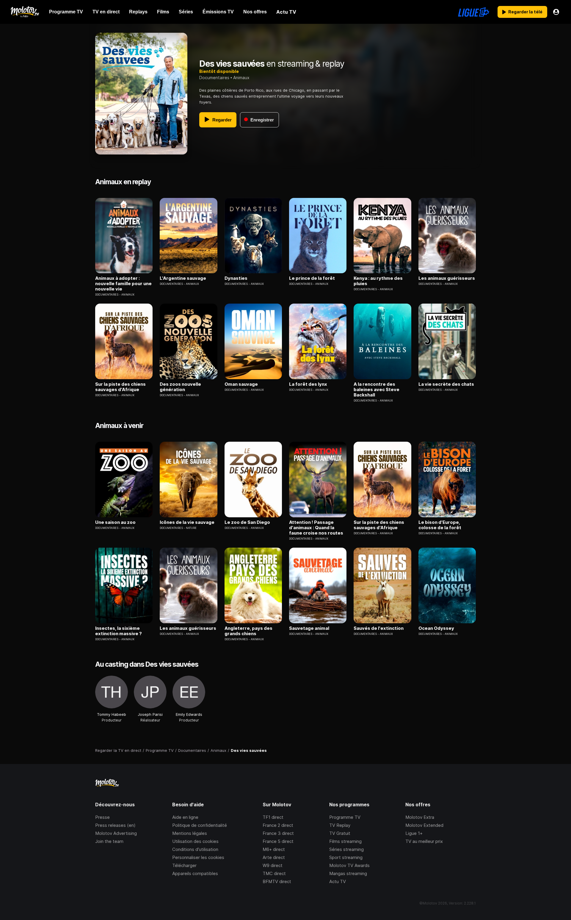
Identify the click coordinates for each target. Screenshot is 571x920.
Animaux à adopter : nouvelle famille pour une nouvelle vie (123, 284)
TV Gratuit (339, 833)
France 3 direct (278, 833)
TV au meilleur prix (424, 841)
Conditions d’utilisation (195, 849)
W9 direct (273, 865)
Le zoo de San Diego (247, 522)
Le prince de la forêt (312, 278)
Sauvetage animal (309, 628)
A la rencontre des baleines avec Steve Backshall (376, 390)
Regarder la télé (525, 11)
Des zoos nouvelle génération (180, 387)
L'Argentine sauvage (183, 278)
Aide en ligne (185, 817)
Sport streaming (346, 857)
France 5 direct (278, 841)
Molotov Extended (424, 825)
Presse (102, 817)
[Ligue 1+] (473, 12)
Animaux (241, 77)
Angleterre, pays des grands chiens (248, 631)
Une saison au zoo (115, 522)
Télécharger (184, 865)
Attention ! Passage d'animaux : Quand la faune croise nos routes (316, 528)
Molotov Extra (419, 817)
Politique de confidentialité (199, 825)
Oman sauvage (241, 384)
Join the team (109, 841)
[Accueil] (25, 12)
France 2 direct (278, 825)
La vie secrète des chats (446, 384)
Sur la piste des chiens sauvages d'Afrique (120, 387)
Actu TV (337, 881)
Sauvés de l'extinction (379, 628)
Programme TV (344, 817)
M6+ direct (274, 849)
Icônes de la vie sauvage (187, 522)
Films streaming (345, 841)
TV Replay (339, 825)
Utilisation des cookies (195, 841)
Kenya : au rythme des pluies (378, 281)
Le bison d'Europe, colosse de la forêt (439, 525)
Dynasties (236, 278)
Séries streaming (346, 849)
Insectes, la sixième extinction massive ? (118, 631)
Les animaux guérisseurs (446, 278)
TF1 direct (273, 817)
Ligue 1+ (414, 833)
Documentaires (214, 77)
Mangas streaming (348, 873)
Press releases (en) (115, 825)
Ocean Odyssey (436, 628)
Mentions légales (189, 833)
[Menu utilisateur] (556, 12)
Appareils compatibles (195, 873)
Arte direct (274, 857)
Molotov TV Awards (349, 865)
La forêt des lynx (308, 384)
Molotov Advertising (116, 833)
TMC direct (274, 873)
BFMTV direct (277, 881)
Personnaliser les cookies (198, 857)
